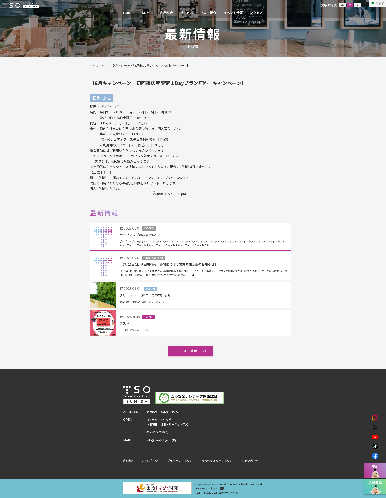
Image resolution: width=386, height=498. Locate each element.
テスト (124, 323)
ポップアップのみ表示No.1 (139, 235)
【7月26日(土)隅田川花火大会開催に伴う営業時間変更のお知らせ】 (169, 264)
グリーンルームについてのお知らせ (145, 295)
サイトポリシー (151, 461)
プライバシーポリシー (181, 461)
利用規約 (128, 461)
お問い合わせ (250, 461)
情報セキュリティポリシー (218, 461)
